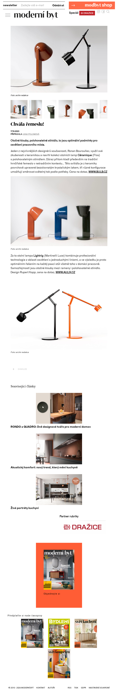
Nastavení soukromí (99, 688)
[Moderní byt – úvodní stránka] (36, 18)
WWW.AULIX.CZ (65, 272)
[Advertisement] (47, 362)
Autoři (51, 688)
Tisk (76, 688)
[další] (104, 109)
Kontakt (40, 688)
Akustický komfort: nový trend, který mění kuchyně (44, 467)
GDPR (83, 688)
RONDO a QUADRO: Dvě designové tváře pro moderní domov (51, 427)
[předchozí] (13, 109)
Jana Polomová (31, 134)
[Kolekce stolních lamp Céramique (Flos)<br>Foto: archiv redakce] (20, 117)
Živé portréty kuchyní (25, 508)
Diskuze (20, 369)
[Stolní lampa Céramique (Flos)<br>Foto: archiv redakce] (37, 117)
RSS (69, 688)
